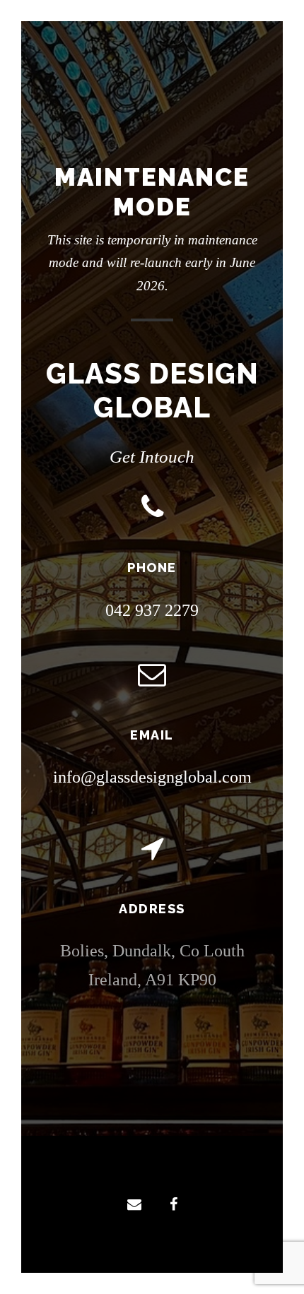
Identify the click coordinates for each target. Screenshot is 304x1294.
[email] (134, 1204)
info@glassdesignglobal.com (152, 777)
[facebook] (173, 1204)
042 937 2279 (152, 610)
